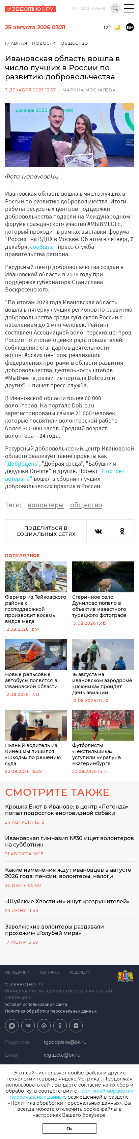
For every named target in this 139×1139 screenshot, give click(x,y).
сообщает (43, 246)
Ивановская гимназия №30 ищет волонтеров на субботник (69, 841)
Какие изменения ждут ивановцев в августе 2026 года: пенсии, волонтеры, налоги (68, 873)
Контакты (49, 972)
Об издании (17, 972)
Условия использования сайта (36, 1004)
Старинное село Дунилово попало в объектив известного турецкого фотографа (99, 606)
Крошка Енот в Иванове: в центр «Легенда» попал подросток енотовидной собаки (67, 809)
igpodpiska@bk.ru (65, 1042)
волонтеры (46, 504)
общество (86, 504)
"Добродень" (22, 463)
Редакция (80, 972)
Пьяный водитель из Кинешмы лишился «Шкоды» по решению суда (33, 754)
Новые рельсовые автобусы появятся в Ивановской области (31, 680)
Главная (16, 43)
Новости (44, 43)
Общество (74, 43)
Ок (69, 1128)
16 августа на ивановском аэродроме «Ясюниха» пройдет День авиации (102, 683)
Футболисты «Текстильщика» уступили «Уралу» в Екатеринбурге (96, 754)
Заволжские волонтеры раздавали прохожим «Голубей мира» (54, 930)
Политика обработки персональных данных (50, 1011)
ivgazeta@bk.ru (62, 1055)
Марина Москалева (89, 89)
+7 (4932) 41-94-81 (89, 8)
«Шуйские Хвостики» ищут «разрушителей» (67, 901)
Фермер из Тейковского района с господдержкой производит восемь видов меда (35, 609)
